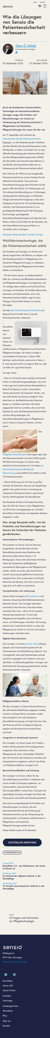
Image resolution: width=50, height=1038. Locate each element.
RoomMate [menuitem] (8, 980)
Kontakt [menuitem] (6, 1025)
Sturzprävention (12, 852)
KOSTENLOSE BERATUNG (22, 842)
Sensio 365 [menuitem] (8, 985)
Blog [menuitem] (5, 1015)
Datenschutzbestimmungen (15, 961)
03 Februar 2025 (9, 873)
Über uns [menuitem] (7, 1020)
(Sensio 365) (31, 643)
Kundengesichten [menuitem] (10, 1006)
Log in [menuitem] (35, 2)
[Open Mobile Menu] (44, 6)
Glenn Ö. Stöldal (25, 46)
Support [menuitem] (42, 2)
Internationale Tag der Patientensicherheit (22, 138)
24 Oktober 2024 (10, 883)
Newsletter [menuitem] (8, 1010)
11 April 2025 (8, 863)
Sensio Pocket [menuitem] (9, 990)
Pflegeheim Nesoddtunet (14, 454)
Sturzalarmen (34, 596)
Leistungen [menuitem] (8, 1000)
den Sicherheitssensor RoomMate (26, 310)
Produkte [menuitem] (7, 995)
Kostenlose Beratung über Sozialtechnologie (23, 234)
